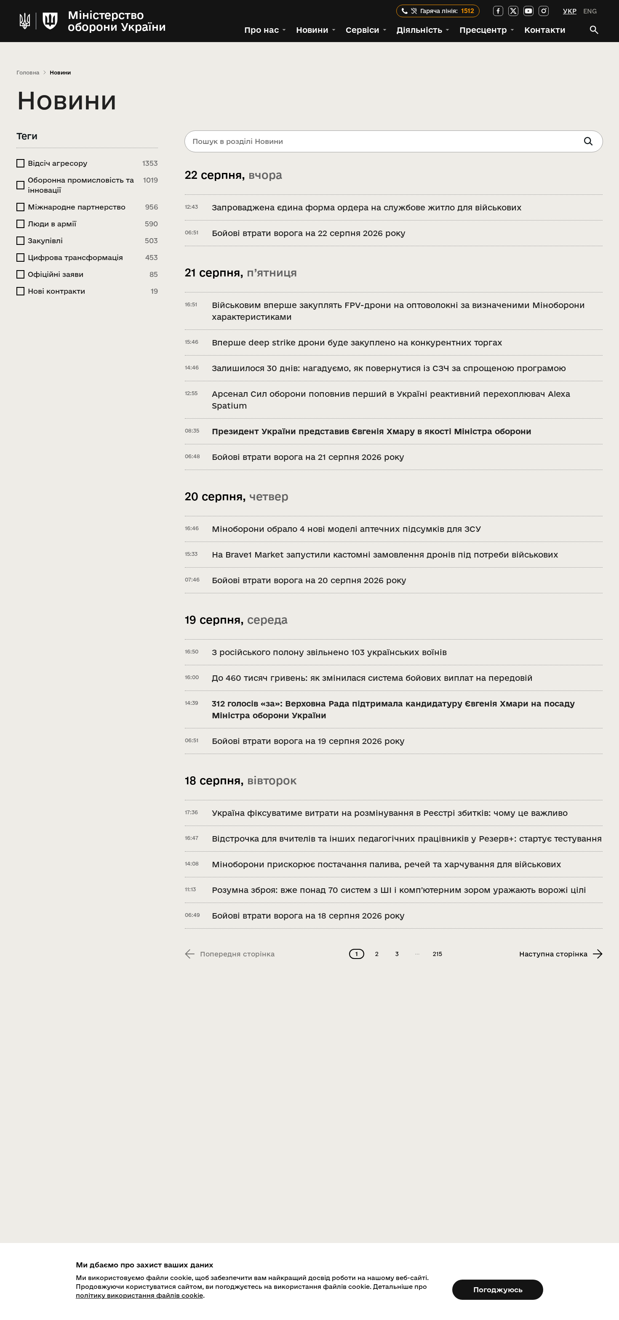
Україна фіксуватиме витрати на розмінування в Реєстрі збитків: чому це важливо (390, 813)
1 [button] (356, 954)
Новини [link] (60, 72)
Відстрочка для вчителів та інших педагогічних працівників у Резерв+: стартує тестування (407, 838)
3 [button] (397, 954)
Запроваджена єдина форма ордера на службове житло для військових (367, 207)
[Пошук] (594, 29)
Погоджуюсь (498, 1289)
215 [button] (437, 954)
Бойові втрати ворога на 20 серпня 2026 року (309, 580)
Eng (590, 11)
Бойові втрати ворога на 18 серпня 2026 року (308, 915)
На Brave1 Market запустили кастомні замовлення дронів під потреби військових (385, 554)
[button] (265, 30)
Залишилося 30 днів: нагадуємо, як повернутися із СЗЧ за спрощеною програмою (389, 368)
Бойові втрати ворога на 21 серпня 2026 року (308, 457)
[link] (498, 11)
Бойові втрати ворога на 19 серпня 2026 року (308, 741)
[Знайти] (588, 141)
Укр (569, 11)
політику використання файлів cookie (139, 1295)
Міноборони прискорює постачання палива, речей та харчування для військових (386, 864)
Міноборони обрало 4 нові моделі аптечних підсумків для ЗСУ (346, 529)
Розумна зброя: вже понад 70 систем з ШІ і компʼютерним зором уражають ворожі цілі (399, 890)
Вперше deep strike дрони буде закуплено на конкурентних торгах (357, 342)
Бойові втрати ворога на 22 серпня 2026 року (309, 233)
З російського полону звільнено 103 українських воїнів (329, 652)
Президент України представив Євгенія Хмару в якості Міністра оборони (371, 431)
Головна (28, 72)
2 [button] (377, 954)
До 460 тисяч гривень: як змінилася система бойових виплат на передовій (372, 678)
